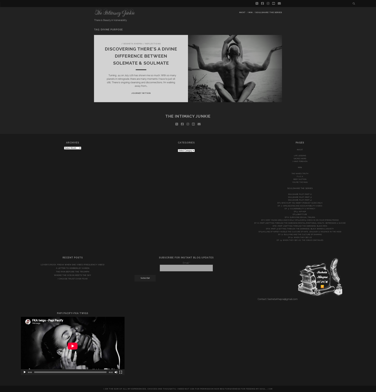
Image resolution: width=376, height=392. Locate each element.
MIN (251, 12)
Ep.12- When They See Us (300, 237)
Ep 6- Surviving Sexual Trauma (300, 217)
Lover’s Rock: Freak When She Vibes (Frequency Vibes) (73, 265)
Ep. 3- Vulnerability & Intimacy (300, 209)
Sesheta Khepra (133, 44)
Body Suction (300, 179)
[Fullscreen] (120, 372)
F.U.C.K (300, 176)
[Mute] (116, 372)
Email (186, 262)
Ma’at (242, 12)
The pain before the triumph (72, 272)
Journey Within (141, 93)
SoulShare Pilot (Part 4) (300, 200)
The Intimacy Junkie (188, 116)
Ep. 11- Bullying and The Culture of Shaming (300, 234)
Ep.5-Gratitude (300, 214)
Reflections (153, 44)
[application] (73, 346)
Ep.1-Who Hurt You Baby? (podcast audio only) (300, 203)
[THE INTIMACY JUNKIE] (115, 15)
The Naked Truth (300, 173)
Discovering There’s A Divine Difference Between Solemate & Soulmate (141, 56)
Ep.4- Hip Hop (300, 211)
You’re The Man (300, 182)
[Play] (24, 372)
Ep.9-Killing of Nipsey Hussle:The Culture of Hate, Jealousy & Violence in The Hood (300, 232)
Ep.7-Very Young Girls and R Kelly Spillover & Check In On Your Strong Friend (300, 220)
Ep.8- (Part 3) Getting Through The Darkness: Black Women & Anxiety (300, 229)
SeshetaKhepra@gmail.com (282, 299)
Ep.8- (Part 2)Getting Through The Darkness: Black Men (300, 226)
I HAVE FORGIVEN (300, 161)
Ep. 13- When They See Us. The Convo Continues (300, 240)
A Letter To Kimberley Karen (72, 268)
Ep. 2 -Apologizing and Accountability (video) (300, 206)
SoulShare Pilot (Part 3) (300, 197)
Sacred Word (300, 158)
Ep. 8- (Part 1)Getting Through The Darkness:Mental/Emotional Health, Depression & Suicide (300, 223)
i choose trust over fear (73, 279)
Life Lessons (300, 156)
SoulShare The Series (268, 12)
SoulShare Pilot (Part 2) (300, 194)
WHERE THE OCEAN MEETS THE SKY (72, 275)
